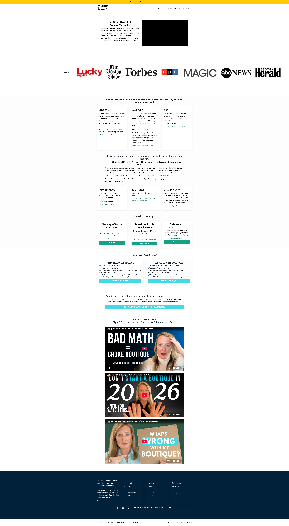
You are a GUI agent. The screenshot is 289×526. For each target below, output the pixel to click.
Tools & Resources (154, 486)
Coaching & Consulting (180, 490)
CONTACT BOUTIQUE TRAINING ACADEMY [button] (144, 307)
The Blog (151, 496)
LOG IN (188, 8)
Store (167, 8)
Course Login (177, 493)
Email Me (127, 496)
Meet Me (127, 486)
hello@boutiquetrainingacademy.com (134, 299)
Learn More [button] (112, 243)
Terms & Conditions (104, 522)
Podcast (161, 8)
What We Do (177, 486)
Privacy (113, 522)
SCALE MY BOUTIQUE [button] (169, 281)
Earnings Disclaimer (133, 522)
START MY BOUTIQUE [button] (120, 281)
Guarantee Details (121, 522)
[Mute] (186, 45)
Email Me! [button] (176, 242)
